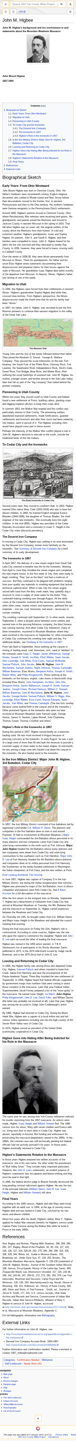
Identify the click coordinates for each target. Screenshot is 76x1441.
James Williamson (51, 654)
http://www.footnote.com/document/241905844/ (31, 1345)
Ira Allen (34, 657)
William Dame (37, 1189)
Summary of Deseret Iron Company (38, 548)
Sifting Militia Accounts (13, 1404)
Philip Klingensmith (32, 675)
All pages (7, 1391)
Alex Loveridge (10, 661)
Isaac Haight (25, 1123)
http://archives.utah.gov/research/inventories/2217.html (34, 1307)
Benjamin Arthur (44, 671)
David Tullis (45, 997)
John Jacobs (27, 664)
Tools (70, 12)
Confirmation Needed (28, 1360)
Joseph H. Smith (20, 657)
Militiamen (47, 1360)
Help (5, 1388)
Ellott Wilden (47, 657)
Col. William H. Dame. (39, 828)
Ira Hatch (50, 994)
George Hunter (19, 696)
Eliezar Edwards (51, 700)
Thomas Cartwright (61, 668)
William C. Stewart (57, 689)
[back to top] (38, 1418)
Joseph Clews (19, 689)
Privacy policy (62, 1435)
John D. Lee (30, 997)
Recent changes (10, 1381)
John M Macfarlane (32, 692)
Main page (8, 1374)
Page (6, 12)
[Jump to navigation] (5, 4)
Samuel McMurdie (55, 661)
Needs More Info (33, 1363)
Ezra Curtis (38, 661)
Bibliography (48, 1315)
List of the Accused (11, 1411)
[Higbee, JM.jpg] (30, 1079)
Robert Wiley (9, 675)
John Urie (60, 682)
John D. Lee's (24, 1170)
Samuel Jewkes (24, 668)
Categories (9, 1360)
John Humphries (35, 682)
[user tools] (70, 4)
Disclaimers (53, 1437)
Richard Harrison (37, 689)
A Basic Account (10, 1401)
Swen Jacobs (62, 657)
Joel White (25, 661)
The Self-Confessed (12, 1398)
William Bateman (11, 671)
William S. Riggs (55, 696)
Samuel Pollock (10, 664)
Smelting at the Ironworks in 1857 (44, 642)
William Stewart (45, 1123)
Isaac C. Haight (31, 654)
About (5, 1377)
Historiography (9, 1408)
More (21, 11)
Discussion (13, 12)
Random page (9, 1384)
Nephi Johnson (42, 668)
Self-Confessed (13, 1363)
